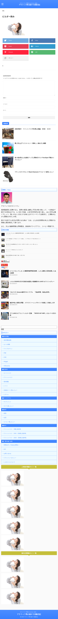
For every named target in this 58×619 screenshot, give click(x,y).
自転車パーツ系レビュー (10, 390)
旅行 (5, 425)
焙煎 (5, 413)
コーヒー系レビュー (9, 422)
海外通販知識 (7, 340)
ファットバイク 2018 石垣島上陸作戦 (15, 433)
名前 (4, 97)
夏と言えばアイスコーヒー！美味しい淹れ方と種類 (30, 143)
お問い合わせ (7, 453)
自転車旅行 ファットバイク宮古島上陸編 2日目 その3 (32, 129)
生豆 (5, 417)
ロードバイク (7, 373)
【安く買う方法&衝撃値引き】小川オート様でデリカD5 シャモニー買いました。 (22, 244)
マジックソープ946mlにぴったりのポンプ (14, 249)
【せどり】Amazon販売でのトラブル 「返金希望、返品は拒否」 (30, 292)
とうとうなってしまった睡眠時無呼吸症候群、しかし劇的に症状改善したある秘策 (22, 233)
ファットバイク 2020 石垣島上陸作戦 (15, 437)
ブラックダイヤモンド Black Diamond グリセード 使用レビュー (34, 172)
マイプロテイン (8, 348)
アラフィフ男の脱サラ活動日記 (29, 5)
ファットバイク (8, 377)
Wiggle (6, 361)
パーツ (6, 386)
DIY (5, 449)
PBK (5, 353)
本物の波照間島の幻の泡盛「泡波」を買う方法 (15, 255)
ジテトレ (6, 394)
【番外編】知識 (8, 441)
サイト (4, 110)
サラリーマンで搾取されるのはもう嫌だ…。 (29, 612)
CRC (5, 357)
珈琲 (5, 409)
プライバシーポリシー (10, 458)
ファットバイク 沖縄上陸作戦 (12, 429)
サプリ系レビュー (9, 406)
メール (5, 104)
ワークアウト (7, 398)
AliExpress (7, 366)
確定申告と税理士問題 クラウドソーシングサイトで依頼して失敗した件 (32, 302)
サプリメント (7, 401)
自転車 (6, 369)
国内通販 (6, 381)
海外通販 (6, 336)
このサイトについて (9, 462)
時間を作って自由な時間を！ (12, 445)
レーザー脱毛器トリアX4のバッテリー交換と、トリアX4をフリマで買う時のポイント (23, 238)
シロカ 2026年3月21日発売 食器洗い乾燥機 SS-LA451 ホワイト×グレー (32, 281)
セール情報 (7, 344)
